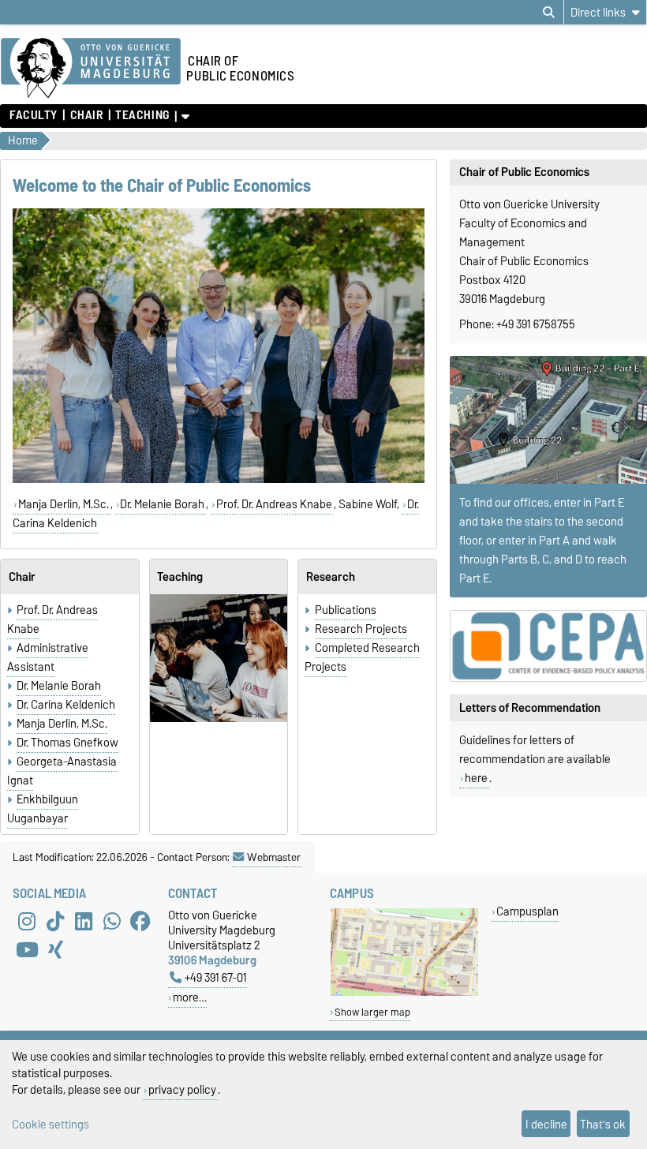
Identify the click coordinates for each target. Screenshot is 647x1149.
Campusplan (527, 911)
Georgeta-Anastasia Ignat (62, 771)
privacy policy (182, 1089)
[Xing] (55, 950)
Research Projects (361, 628)
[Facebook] (140, 922)
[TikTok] (55, 922)
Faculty (33, 115)
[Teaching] (219, 658)
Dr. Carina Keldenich (66, 704)
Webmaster (274, 857)
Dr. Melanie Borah (162, 504)
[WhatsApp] (112, 922)
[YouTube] (27, 950)
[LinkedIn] (83, 922)
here (476, 778)
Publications (345, 610)
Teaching (142, 115)
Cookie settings (50, 1124)
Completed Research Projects (362, 657)
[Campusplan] (404, 992)
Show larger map (372, 1012)
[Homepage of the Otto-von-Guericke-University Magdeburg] (90, 68)
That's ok (603, 1124)
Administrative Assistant (47, 657)
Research (330, 576)
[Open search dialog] (549, 12)
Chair (86, 115)
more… (190, 997)
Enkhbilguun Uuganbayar (42, 809)
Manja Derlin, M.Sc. (63, 504)
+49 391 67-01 (216, 977)
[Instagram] (27, 922)
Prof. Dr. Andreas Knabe (274, 504)
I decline (546, 1124)
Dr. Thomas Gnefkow (67, 742)
